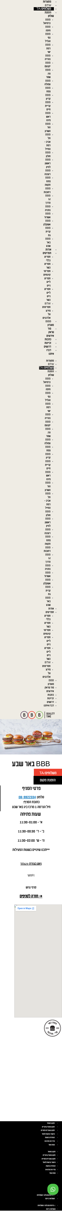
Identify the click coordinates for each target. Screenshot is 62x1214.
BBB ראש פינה (48, 117)
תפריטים (47, 253)
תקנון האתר (51, 1123)
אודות (48, 249)
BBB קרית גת (48, 232)
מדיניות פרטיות (50, 1141)
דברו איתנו (49, 705)
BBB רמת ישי (48, 48)
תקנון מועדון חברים (48, 1127)
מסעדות (47, 1)
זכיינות (48, 343)
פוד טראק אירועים (50, 332)
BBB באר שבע (48, 242)
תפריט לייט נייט (47, 282)
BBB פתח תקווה (48, 181)
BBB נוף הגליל (48, 38)
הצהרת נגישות (50, 1138)
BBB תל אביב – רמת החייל (47, 141)
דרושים (47, 346)
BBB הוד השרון (48, 128)
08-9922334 (27, 797)
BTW (48, 5)
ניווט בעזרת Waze (31, 864)
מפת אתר (51, 1145)
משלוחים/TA (43, 9)
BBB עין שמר (48, 74)
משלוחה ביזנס (50, 1199)
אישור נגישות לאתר (48, 1134)
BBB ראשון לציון (48, 163)
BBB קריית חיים (48, 106)
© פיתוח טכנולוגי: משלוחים (46, 1195)
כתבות (48, 339)
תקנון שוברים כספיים (48, 1130)
